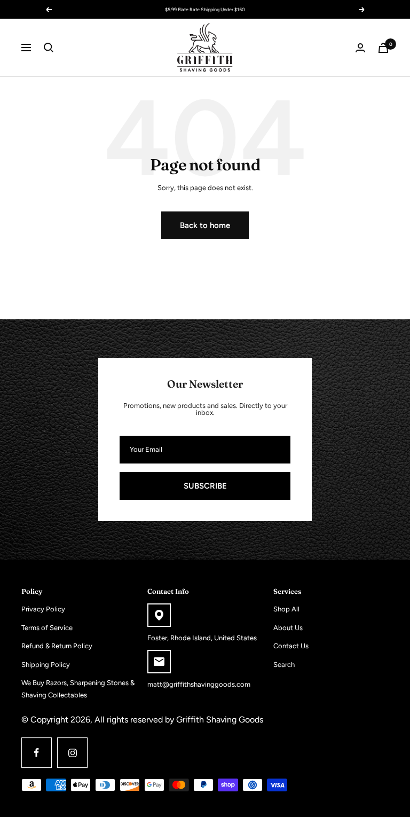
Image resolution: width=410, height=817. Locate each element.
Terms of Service (47, 628)
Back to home (205, 225)
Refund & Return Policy (56, 646)
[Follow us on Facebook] (36, 752)
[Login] (360, 47)
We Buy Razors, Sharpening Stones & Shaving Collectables (78, 689)
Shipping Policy (45, 665)
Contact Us (291, 646)
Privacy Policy (43, 609)
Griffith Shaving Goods (219, 719)
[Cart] (383, 48)
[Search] (48, 47)
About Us (288, 628)
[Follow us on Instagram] (72, 752)
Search (284, 665)
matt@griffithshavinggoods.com (198, 684)
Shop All (286, 609)
